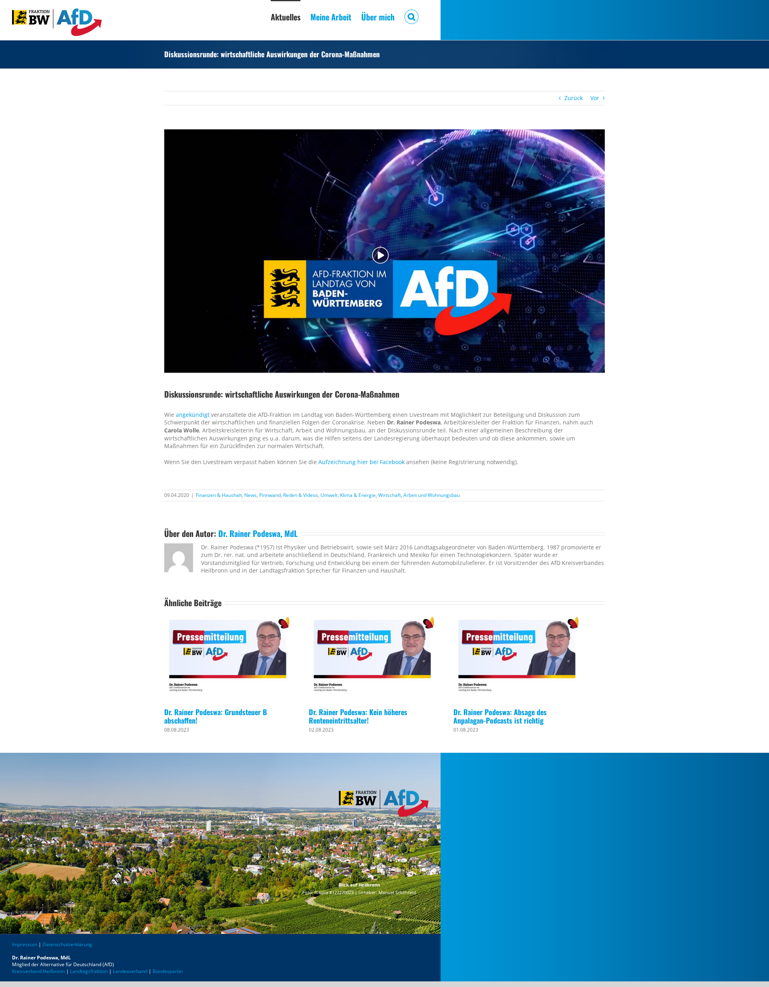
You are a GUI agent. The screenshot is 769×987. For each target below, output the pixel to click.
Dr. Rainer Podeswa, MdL (258, 533)
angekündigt (192, 414)
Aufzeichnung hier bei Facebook (361, 462)
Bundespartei (168, 971)
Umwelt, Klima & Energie (348, 495)
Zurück (573, 98)
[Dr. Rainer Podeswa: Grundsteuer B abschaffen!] (227, 657)
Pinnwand (270, 495)
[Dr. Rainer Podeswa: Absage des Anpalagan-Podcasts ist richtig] (516, 657)
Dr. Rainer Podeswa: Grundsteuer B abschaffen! (215, 716)
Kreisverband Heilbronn (38, 971)
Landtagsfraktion (89, 971)
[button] (412, 16)
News (250, 495)
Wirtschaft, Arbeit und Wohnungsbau (419, 495)
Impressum (24, 944)
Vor (594, 98)
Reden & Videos (300, 495)
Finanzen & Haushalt (219, 495)
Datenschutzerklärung (67, 944)
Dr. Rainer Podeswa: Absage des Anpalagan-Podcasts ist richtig (500, 716)
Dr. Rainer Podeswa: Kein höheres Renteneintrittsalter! (358, 716)
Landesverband (130, 971)
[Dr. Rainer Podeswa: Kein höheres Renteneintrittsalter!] (372, 657)
